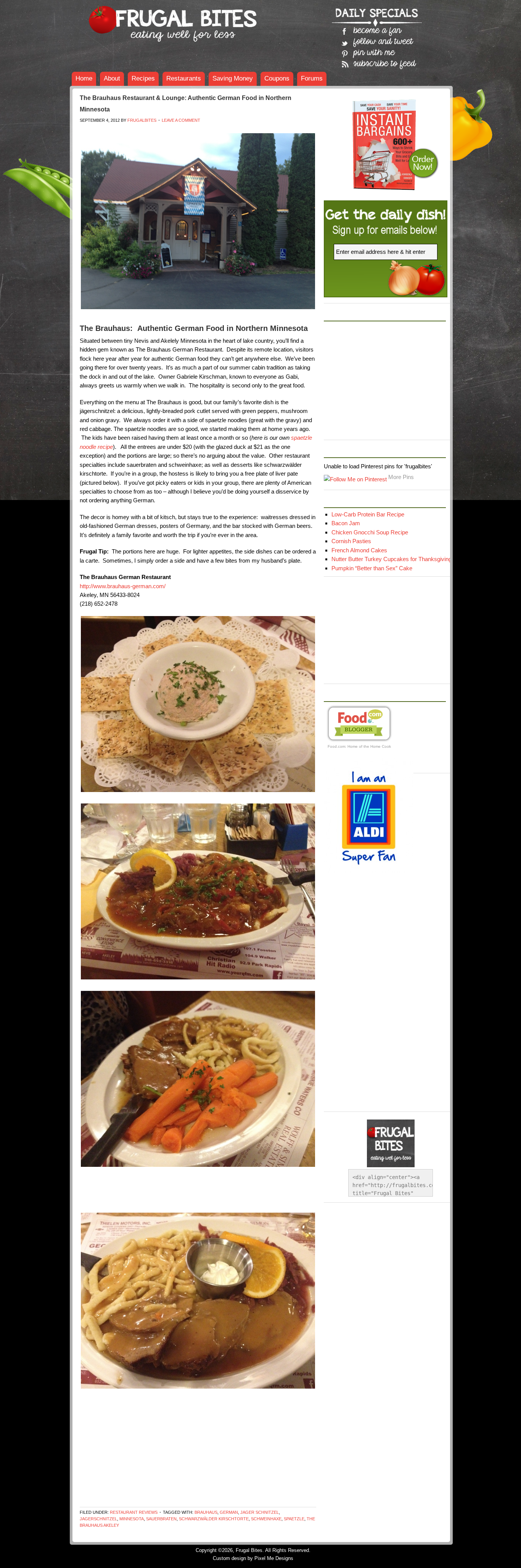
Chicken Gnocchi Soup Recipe (369, 532)
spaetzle (294, 1518)
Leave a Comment (181, 120)
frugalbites (141, 120)
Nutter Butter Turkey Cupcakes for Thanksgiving (391, 559)
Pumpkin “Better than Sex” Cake (371, 568)
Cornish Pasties (351, 541)
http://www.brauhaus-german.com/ (123, 586)
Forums (312, 78)
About (112, 78)
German (229, 1512)
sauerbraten (161, 1518)
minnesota (131, 1518)
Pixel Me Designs (273, 1558)
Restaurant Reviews (134, 1512)
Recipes (143, 78)
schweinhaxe (266, 1518)
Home (84, 78)
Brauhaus (206, 1512)
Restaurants (183, 78)
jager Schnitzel (259, 1512)
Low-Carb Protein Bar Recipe (367, 514)
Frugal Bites (127, 19)
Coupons (276, 78)
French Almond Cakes (359, 550)
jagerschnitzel (98, 1518)
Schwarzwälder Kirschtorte (214, 1518)
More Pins (401, 477)
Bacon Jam (345, 523)
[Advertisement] (218, 130)
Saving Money (232, 78)
